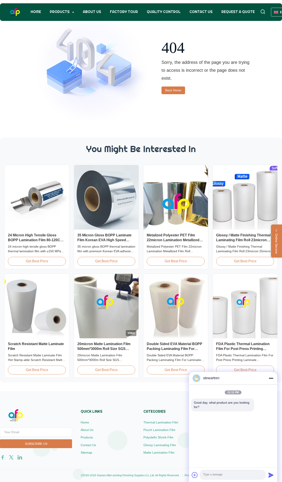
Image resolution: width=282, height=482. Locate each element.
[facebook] (2, 457)
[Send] (271, 475)
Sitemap (86, 452)
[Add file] (195, 475)
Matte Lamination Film (158, 452)
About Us (92, 11)
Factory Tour (124, 11)
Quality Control (164, 11)
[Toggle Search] (263, 12)
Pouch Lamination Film (159, 430)
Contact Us (201, 11)
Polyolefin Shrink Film (158, 437)
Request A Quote (238, 11)
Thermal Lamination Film (160, 422)
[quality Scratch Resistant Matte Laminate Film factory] (37, 306)
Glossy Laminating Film (159, 445)
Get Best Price (37, 261)
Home (36, 11)
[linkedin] (19, 457)
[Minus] (271, 378)
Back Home (173, 90)
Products (60, 11)
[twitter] (11, 457)
